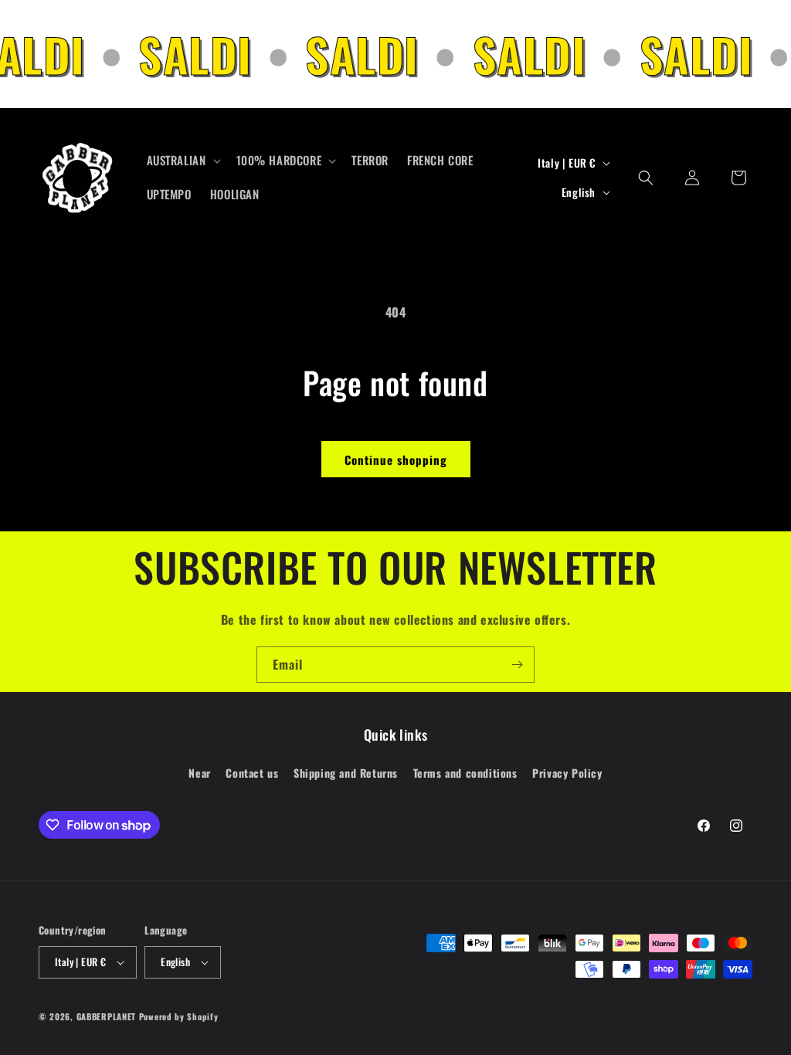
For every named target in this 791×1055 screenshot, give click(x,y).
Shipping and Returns (346, 773)
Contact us (252, 773)
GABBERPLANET (106, 1016)
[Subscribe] (517, 664)
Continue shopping (396, 459)
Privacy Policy (567, 773)
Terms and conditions (465, 773)
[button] (182, 161)
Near (199, 773)
